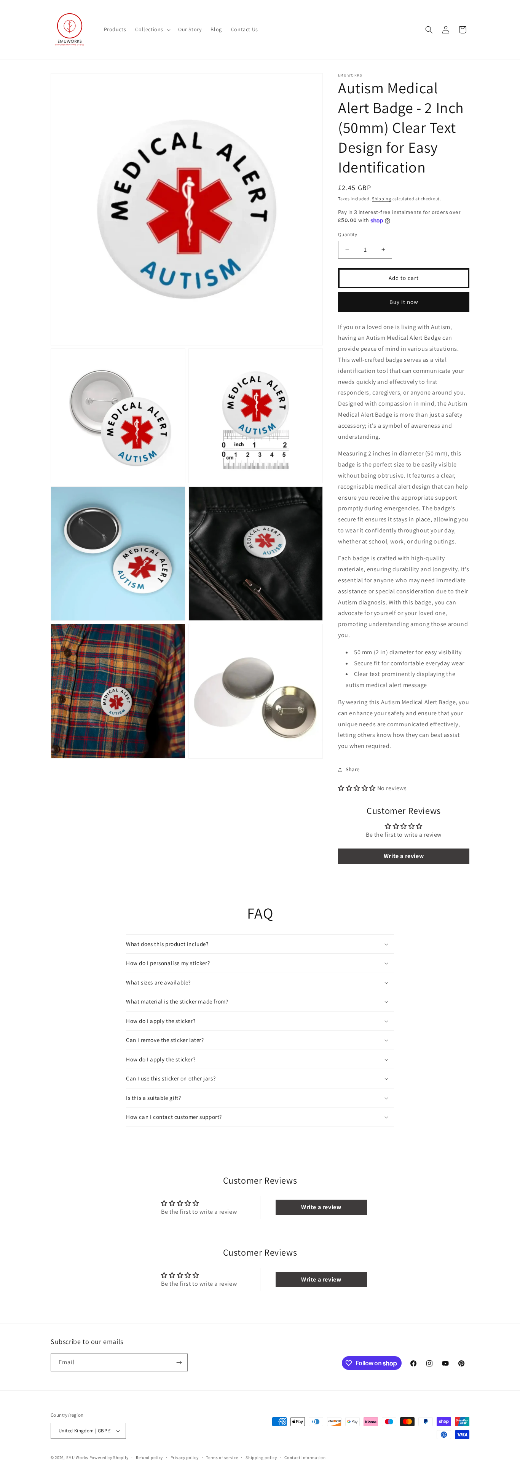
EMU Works (77, 1457)
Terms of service (222, 1457)
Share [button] (353, 769)
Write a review (404, 856)
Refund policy (149, 1457)
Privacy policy (185, 1457)
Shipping (381, 198)
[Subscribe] (179, 1362)
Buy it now (403, 301)
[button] (152, 29)
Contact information (304, 1457)
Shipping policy (261, 1457)
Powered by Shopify (109, 1457)
